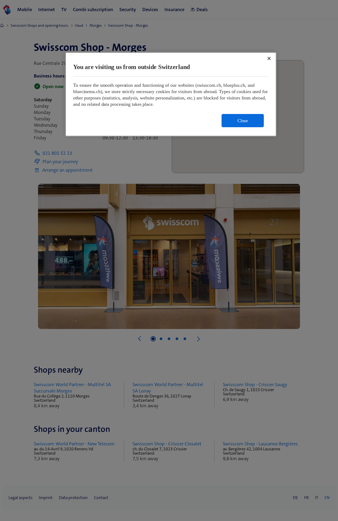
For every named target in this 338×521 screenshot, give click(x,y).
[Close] (269, 58)
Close (242, 120)
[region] (170, 94)
